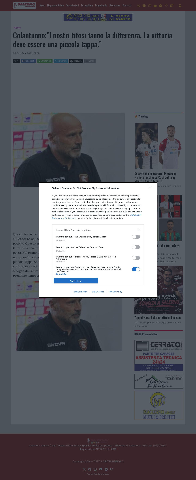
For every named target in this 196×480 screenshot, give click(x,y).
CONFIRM (76, 281)
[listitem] (98, 230)
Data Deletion (80, 291)
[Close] (151, 188)
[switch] (136, 237)
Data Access (98, 291)
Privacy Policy (115, 291)
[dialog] (98, 240)
